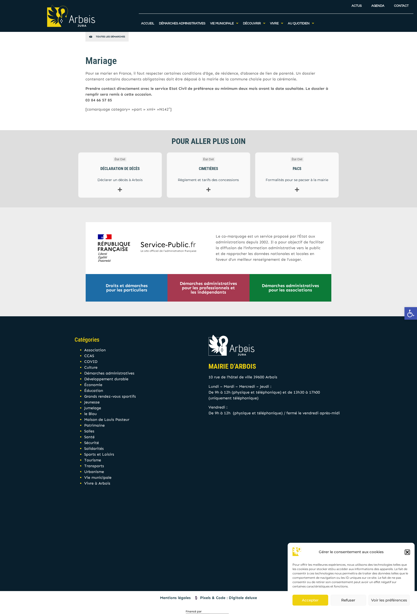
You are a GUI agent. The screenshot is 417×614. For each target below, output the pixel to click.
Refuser (348, 600)
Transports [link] (94, 466)
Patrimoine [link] (94, 425)
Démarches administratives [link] (109, 373)
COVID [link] (90, 361)
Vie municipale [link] (97, 477)
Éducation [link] (93, 390)
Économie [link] (93, 384)
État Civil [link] (120, 159)
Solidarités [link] (94, 448)
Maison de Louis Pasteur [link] (106, 419)
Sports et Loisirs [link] (99, 454)
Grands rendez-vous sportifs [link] (110, 396)
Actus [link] (357, 5)
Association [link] (95, 350)
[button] (407, 552)
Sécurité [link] (91, 442)
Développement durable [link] (106, 379)
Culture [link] (90, 367)
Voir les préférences (389, 600)
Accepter (310, 600)
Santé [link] (89, 437)
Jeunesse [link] (92, 402)
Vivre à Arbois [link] (97, 483)
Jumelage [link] (92, 408)
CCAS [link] (89, 355)
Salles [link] (89, 431)
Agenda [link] (377, 5)
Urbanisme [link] (94, 471)
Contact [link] (401, 5)
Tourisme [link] (92, 460)
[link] (410, 313)
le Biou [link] (90, 413)
